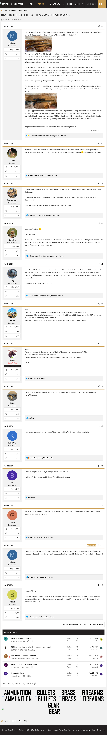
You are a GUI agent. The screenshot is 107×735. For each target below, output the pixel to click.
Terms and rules (73, 730)
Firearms (92, 692)
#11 (102, 506)
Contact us (63, 730)
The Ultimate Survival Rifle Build (23, 656)
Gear (53, 705)
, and (41, 458)
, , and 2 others (45, 296)
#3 (102, 183)
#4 (102, 223)
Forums (41, 4)
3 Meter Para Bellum (18, 659)
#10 (102, 466)
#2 (102, 144)
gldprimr (95, 658)
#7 (102, 343)
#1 (102, 26)
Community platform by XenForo (23, 730)
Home (31, 4)
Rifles (28, 641)
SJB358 (95, 641)
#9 (102, 426)
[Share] (99, 26)
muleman (6, 20)
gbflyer (13, 667)
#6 (102, 304)
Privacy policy (85, 730)
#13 (102, 585)
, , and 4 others (44, 215)
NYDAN (14, 641)
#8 (102, 386)
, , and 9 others (48, 136)
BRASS (68, 692)
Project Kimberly (17, 673)
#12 (102, 545)
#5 (102, 264)
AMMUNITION (17, 692)
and (37, 378)
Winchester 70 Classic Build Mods (24, 664)
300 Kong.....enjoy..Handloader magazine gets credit (31, 647)
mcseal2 (95, 667)
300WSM (14, 650)
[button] (46, 4)
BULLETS (46, 692)
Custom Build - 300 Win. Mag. (22, 638)
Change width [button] (53, 730)
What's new (55, 4)
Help (93, 730)
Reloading (31, 650)
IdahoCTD (94, 650)
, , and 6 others (42, 175)
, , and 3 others (46, 256)
